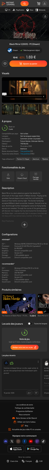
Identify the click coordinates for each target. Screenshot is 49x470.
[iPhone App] (16, 449)
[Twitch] (37, 441)
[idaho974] (6, 363)
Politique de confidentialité (24, 408)
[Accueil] (8, 4)
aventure (36, 159)
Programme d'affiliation (24, 411)
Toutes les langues (40, 324)
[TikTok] (43, 441)
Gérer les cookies (24, 457)
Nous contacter (24, 415)
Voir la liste (24, 134)
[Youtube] (30, 441)
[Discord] (5, 441)
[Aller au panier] (38, 3)
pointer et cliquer (23, 159)
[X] (11, 441)
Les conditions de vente (24, 405)
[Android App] (33, 449)
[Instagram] (18, 441)
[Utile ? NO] (36, 393)
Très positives (25, 151)
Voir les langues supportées (30, 136)
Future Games (25, 141)
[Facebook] (24, 441)
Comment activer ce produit (30, 139)
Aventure (23, 149)
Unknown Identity (37, 141)
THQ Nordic (24, 144)
